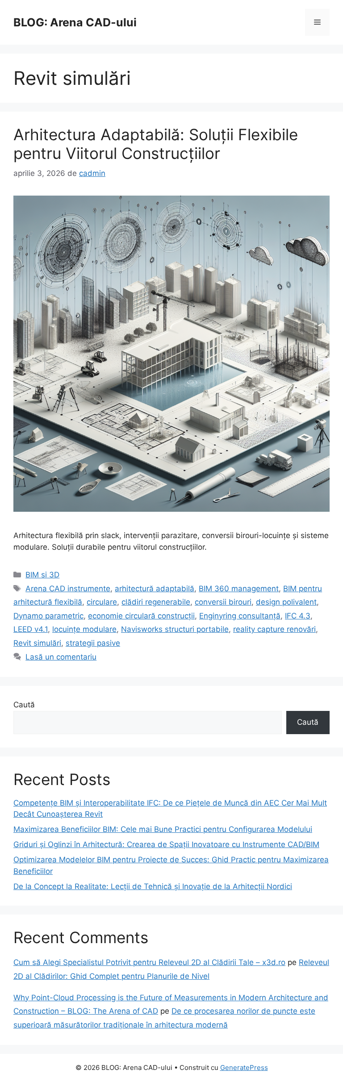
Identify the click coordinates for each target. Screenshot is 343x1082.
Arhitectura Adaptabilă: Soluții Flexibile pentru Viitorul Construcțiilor (155, 144)
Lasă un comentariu (60, 656)
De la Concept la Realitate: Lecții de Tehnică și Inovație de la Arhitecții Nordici (152, 886)
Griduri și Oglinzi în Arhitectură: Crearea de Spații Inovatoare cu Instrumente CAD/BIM (166, 844)
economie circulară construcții (141, 615)
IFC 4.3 (297, 615)
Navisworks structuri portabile (175, 629)
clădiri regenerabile (155, 601)
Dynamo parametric (48, 615)
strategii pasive (93, 643)
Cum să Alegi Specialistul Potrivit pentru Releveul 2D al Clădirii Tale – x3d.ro (149, 962)
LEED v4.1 (30, 629)
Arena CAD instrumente (67, 588)
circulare (102, 601)
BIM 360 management (239, 588)
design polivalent (286, 601)
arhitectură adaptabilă (154, 588)
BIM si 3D (42, 574)
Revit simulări (37, 643)
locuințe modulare (84, 629)
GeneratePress (244, 1067)
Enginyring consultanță (239, 615)
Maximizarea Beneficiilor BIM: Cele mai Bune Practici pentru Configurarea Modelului (162, 829)
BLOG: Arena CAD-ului (75, 22)
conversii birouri (223, 601)
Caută (24, 704)
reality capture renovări (274, 629)
